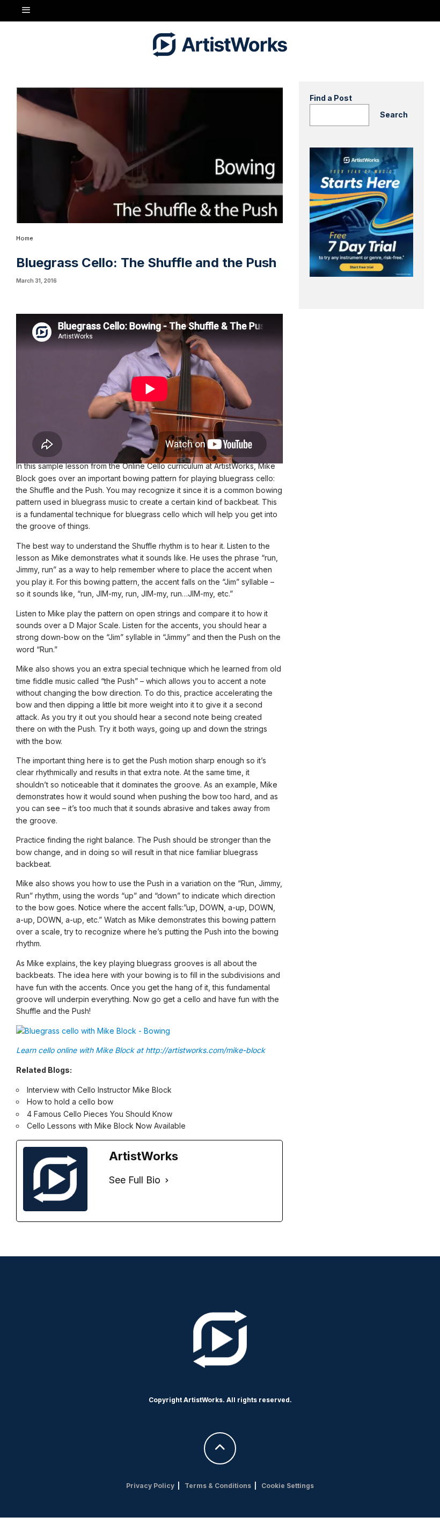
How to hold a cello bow (70, 1101)
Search (394, 114)
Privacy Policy (150, 1486)
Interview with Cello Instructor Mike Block (99, 1089)
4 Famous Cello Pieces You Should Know (99, 1113)
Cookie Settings (287, 1486)
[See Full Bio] (166, 1180)
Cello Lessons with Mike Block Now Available (106, 1125)
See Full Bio (134, 1179)
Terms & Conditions (218, 1486)
